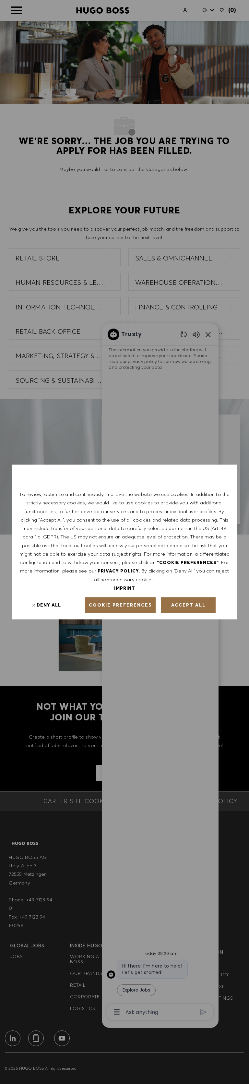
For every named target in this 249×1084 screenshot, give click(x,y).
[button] (120, 605)
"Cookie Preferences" (188, 562)
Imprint (124, 588)
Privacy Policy (118, 571)
